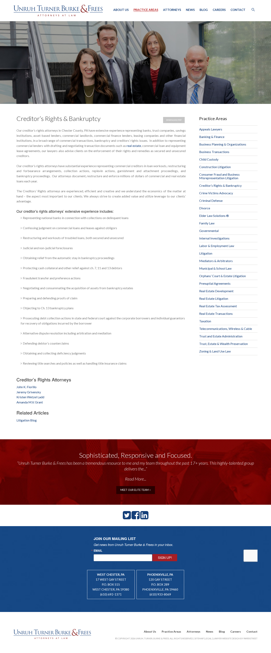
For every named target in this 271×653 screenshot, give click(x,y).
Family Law (206, 223)
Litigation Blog (26, 420)
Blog (204, 9)
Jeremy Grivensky (28, 392)
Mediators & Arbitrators (216, 261)
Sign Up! (165, 557)
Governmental (209, 231)
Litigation (205, 253)
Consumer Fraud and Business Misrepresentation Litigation (219, 176)
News (190, 9)
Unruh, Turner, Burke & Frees (58, 10)
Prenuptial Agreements (215, 283)
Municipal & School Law (215, 268)
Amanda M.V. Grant (29, 402)
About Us (121, 9)
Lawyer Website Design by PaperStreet (235, 638)
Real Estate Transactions (216, 313)
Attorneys (172, 9)
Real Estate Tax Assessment (218, 306)
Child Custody (208, 159)
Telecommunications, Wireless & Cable (225, 328)
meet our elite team (134, 489)
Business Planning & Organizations (222, 144)
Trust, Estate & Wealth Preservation (223, 344)
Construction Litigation (215, 167)
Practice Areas (146, 9)
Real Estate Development (216, 291)
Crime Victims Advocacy (216, 193)
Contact (238, 9)
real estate (134, 145)
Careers (219, 9)
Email (98, 550)
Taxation (205, 321)
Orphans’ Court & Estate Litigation (222, 276)
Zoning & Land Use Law (215, 351)
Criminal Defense (211, 200)
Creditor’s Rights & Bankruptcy (220, 185)
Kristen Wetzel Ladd (30, 397)
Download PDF (174, 120)
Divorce (204, 208)
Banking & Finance (211, 137)
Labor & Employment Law (216, 246)
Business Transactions (214, 152)
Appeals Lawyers (210, 129)
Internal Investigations (214, 238)
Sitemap (199, 638)
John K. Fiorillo (26, 387)
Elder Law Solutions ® (214, 215)
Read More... (135, 479)
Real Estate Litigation (213, 298)
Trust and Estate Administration (220, 336)
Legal (208, 638)
